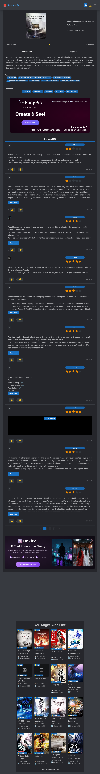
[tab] (27, 51)
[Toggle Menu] (95, 5)
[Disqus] (50, 596)
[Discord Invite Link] (85, 5)
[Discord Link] (85, 5)
